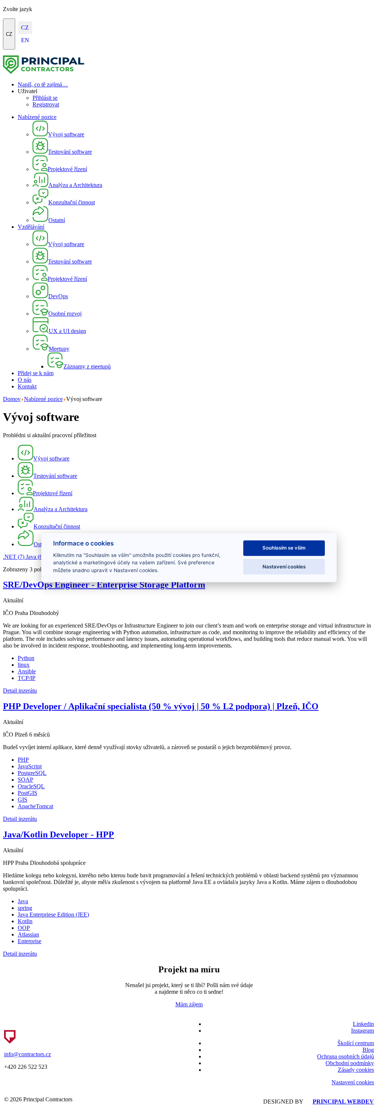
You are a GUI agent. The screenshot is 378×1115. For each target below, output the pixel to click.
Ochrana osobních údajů (345, 1056)
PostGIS (27, 793)
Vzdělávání (31, 227)
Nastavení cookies (352, 1082)
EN (25, 40)
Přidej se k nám (36, 373)
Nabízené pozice (37, 117)
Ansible (27, 671)
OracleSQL (31, 786)
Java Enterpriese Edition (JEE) (53, 914)
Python (26, 658)
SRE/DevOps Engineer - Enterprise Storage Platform (104, 584)
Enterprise (29, 941)
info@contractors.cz (27, 1054)
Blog (368, 1050)
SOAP (25, 779)
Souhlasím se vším (284, 548)
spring (25, 908)
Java (35, 557)
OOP (24, 928)
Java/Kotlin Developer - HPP (58, 834)
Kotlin (25, 921)
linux (24, 665)
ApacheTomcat (35, 806)
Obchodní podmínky (350, 1063)
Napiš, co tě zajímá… (43, 84)
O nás (24, 380)
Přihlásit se (45, 98)
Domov (12, 399)
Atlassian (28, 934)
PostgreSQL (32, 773)
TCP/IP (26, 678)
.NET (13, 557)
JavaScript (30, 766)
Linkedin (363, 1024)
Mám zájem (189, 1004)
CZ (9, 34)
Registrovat (45, 104)
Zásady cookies (356, 1070)
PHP (23, 760)
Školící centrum (355, 1043)
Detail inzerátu (20, 690)
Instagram (362, 1030)
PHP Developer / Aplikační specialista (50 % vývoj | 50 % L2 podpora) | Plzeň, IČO (161, 706)
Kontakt (27, 386)
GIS (22, 799)
